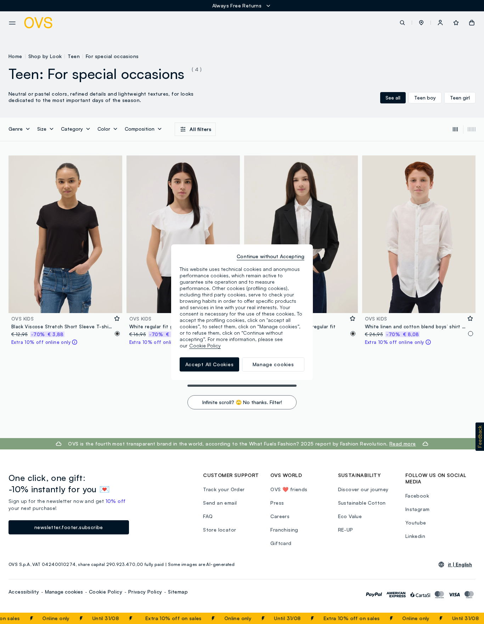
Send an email (220, 503)
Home (15, 56)
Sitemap (178, 592)
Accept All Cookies (209, 364)
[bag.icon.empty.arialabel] (471, 22)
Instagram (417, 509)
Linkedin (415, 536)
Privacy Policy (145, 592)
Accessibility (24, 592)
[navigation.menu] (12, 23)
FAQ (208, 516)
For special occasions (112, 56)
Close (465, 618)
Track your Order (223, 489)
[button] (421, 22)
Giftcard (280, 543)
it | (460, 564)
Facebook (417, 496)
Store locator (219, 530)
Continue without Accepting (270, 256)
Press (277, 503)
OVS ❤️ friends (288, 489)
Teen (74, 56)
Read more (402, 444)
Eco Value (350, 516)
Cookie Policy (105, 592)
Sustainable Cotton (362, 503)
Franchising (284, 530)
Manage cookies (64, 592)
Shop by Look (45, 56)
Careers (279, 516)
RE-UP (345, 530)
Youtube (415, 523)
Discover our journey (363, 489)
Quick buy (65, 303)
